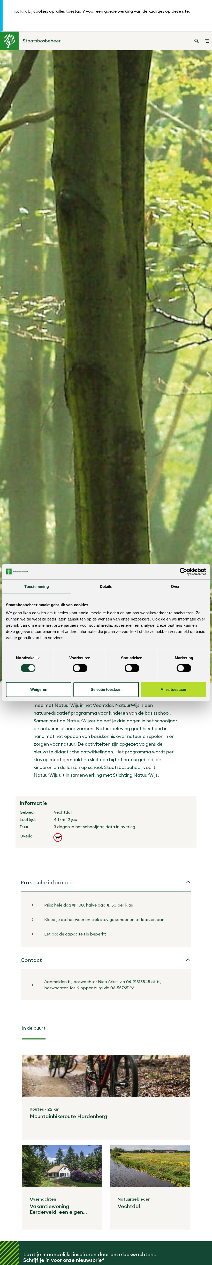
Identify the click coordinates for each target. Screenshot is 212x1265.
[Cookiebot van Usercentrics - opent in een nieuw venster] (183, 571)
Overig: (27, 836)
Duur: (24, 826)
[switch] (80, 668)
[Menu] (207, 41)
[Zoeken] (196, 41)
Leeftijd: (28, 819)
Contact (31, 960)
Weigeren (38, 689)
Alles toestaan (173, 689)
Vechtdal (63, 812)
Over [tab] (175, 586)
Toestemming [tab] (36, 586)
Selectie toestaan (106, 689)
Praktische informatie (47, 882)
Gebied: (27, 812)
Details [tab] (106, 586)
